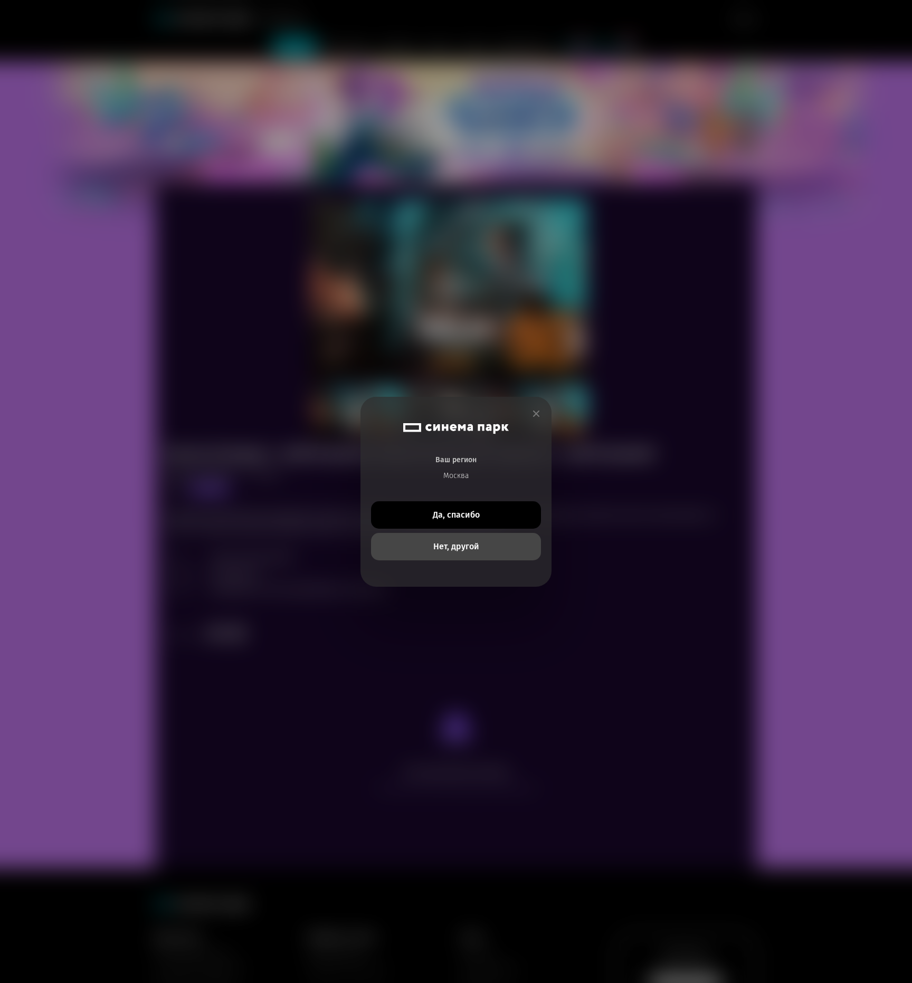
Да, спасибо (456, 515)
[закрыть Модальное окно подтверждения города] (536, 414)
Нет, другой (456, 546)
